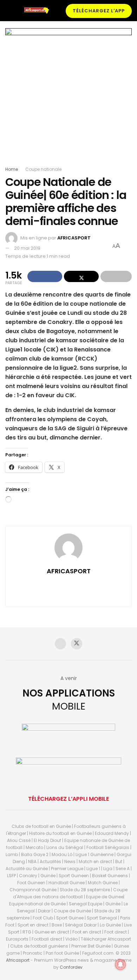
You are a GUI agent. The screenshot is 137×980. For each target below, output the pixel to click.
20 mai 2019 (27, 248)
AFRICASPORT (74, 238)
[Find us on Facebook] (60, 643)
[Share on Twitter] (81, 276)
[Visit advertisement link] (68, 97)
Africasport (18, 960)
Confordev (71, 967)
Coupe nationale (43, 169)
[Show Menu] (8, 10)
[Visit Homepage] (38, 10)
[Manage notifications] (120, 964)
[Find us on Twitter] (76, 643)
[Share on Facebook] (44, 276)
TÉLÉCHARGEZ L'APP (99, 10)
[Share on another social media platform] (116, 276)
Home (11, 169)
